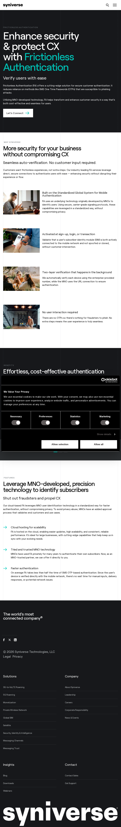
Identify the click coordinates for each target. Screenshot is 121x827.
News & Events (72, 717)
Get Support (70, 783)
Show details (104, 434)
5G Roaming (9, 694)
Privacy (18, 656)
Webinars (7, 791)
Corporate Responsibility (76, 710)
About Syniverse (72, 687)
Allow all (98, 444)
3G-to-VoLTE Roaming (13, 687)
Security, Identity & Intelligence (17, 733)
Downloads (8, 783)
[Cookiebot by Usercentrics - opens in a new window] (103, 380)
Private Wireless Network (15, 710)
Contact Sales (71, 775)
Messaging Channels (13, 740)
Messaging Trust (11, 748)
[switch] (45, 422)
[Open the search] (107, 5)
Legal (7, 656)
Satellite (7, 725)
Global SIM (8, 717)
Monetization (9, 702)
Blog (5, 775)
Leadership (70, 694)
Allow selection (60, 444)
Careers (68, 702)
